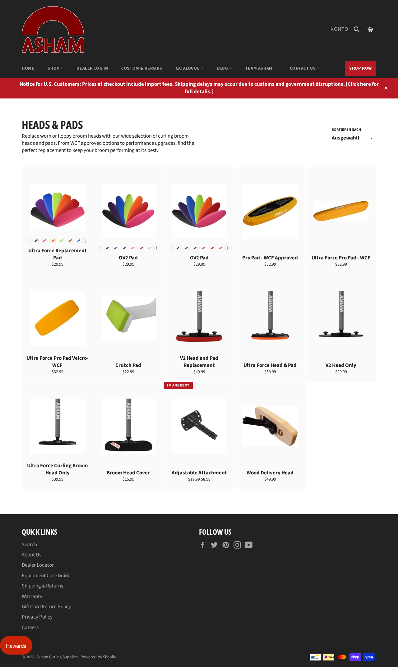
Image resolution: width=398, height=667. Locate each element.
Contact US (303, 68)
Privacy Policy (37, 617)
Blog (223, 68)
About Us (31, 555)
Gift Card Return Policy (46, 606)
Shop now (360, 68)
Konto (339, 29)
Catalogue (188, 68)
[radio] (36, 240)
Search (29, 544)
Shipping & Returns (42, 586)
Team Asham (259, 68)
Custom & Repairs (141, 68)
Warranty (32, 596)
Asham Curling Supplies (57, 657)
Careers (30, 627)
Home (28, 68)
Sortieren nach (346, 129)
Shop (54, 68)
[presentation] (85, 240)
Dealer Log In (92, 68)
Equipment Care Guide (46, 575)
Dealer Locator (38, 565)
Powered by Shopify (98, 657)
